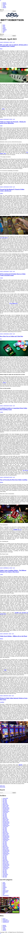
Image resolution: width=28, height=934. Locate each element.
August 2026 (5, 798)
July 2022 (5, 855)
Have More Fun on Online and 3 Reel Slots (11, 336)
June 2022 (5, 857)
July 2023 (5, 841)
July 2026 (5, 799)
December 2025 (6, 807)
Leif (14, 42)
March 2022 (5, 860)
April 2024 (5, 831)
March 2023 (5, 846)
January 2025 (5, 820)
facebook (4, 3)
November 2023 (6, 837)
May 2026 (5, 801)
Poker (4, 26)
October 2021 (5, 866)
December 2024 (6, 821)
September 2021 (6, 867)
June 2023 (5, 842)
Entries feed (5, 919)
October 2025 (5, 810)
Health (4, 888)
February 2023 (6, 847)
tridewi (4, 382)
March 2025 (5, 818)
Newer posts (2, 786)
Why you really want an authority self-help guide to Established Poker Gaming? (14, 45)
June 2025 (5, 814)
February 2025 (6, 819)
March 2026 (5, 804)
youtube (4, 6)
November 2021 (6, 865)
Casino (4, 27)
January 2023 (5, 848)
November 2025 (6, 808)
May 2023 (5, 844)
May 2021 (5, 872)
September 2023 (6, 839)
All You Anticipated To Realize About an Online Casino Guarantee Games (12, 274)
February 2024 (6, 833)
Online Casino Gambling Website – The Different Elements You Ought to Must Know (13, 571)
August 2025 (5, 812)
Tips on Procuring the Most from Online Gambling (13, 479)
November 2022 (6, 851)
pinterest (4, 7)
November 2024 (6, 823)
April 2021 (5, 873)
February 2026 (6, 805)
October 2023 (5, 838)
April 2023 (5, 845)
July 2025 (5, 813)
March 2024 (5, 832)
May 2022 (5, 858)
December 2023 (6, 835)
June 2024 (5, 828)
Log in (4, 918)
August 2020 (5, 874)
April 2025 (5, 817)
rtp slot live (25, 470)
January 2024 (5, 834)
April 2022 (5, 859)
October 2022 (5, 852)
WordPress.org (6, 922)
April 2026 (5, 803)
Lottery (4, 30)
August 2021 (5, 868)
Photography (5, 891)
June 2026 (5, 800)
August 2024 (5, 826)
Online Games (6, 890)
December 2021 (6, 864)
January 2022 (5, 862)
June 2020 (5, 875)
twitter (4, 5)
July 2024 (5, 827)
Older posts (2, 785)
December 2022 (6, 849)
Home (4, 25)
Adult (1, 125)
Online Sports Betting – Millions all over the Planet (13, 636)
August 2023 (5, 840)
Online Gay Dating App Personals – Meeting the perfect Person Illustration (13, 122)
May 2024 (5, 830)
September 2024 (6, 825)
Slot (3, 32)
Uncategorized (6, 895)
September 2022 (6, 853)
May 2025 (5, 815)
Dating (4, 886)
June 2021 (5, 871)
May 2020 (5, 876)
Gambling (5, 29)
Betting (4, 28)
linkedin (4, 2)
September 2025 (6, 811)
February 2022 (6, 861)
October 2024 (5, 824)
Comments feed (6, 920)
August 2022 (5, 854)
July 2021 (5, 869)
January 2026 (5, 806)
